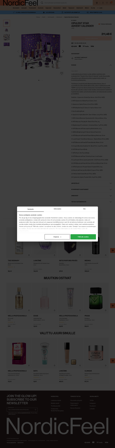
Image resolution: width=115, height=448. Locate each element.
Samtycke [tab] (30, 209)
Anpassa (56, 236)
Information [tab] (57, 209)
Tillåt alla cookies (83, 236)
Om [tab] (84, 209)
